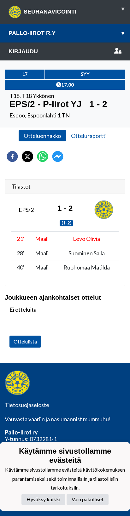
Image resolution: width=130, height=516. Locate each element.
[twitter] (27, 156)
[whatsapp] (42, 156)
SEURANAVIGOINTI (74, 10)
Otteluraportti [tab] (89, 135)
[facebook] (12, 156)
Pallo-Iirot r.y (66, 33)
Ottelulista (25, 341)
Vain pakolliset (87, 499)
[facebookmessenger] (57, 156)
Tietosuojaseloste (27, 404)
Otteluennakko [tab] (42, 135)
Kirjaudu (23, 51)
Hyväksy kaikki (43, 499)
